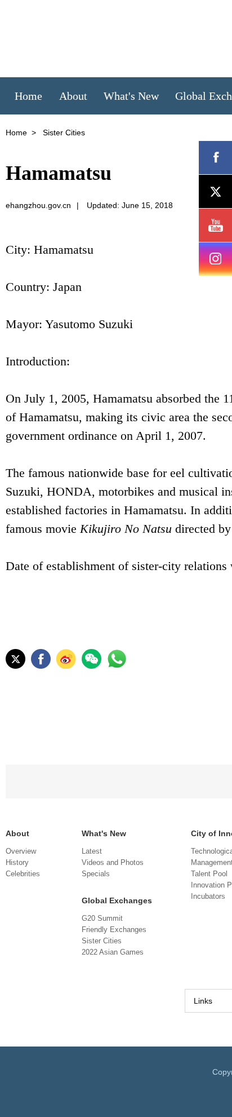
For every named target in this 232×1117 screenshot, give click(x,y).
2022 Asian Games (113, 952)
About (17, 833)
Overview (21, 851)
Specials (96, 873)
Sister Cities (102, 941)
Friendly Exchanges (114, 929)
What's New (104, 833)
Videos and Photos (113, 862)
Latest (92, 851)
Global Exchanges (117, 900)
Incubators (208, 896)
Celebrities (23, 873)
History (17, 862)
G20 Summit (102, 918)
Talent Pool (209, 873)
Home (16, 132)
